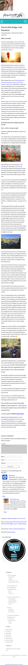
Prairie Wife (13, 499)
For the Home (11, 593)
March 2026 (9, 638)
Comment (3, 443)
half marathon (16, 521)
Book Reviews (11, 610)
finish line (6, 521)
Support (10, 604)
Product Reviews (11, 611)
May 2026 (8, 635)
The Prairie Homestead (13, 615)
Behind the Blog (11, 576)
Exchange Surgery (11, 598)
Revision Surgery (11, 602)
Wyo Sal (10, 623)
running (19, 523)
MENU (1, 22)
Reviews (9, 607)
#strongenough (19, 414)
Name (2, 456)
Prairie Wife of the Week (13, 580)
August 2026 (9, 629)
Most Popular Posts (12, 585)
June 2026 (8, 633)
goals (11, 521)
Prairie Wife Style (11, 589)
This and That (21, 518)
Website (3, 463)
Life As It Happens (11, 575)
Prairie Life (10, 579)
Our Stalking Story (11, 587)
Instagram (3, 43)
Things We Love (11, 617)
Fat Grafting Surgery (12, 600)
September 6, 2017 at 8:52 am (16, 477)
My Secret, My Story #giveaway (17, 528)
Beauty (9, 590)
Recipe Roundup (10, 532)
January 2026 (9, 642)
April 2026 (8, 636)
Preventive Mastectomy (13, 597)
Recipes (9, 621)
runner (15, 523)
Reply (3, 496)
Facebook (19, 42)
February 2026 (9, 640)
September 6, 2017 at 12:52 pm (18, 501)
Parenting (10, 578)
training (24, 523)
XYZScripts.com (20, 664)
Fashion (10, 592)
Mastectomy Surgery (12, 601)
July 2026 (8, 631)
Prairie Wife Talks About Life (13, 582)
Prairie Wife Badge (8, 523)
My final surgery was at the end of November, (12, 101)
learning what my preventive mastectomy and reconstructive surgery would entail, (13, 82)
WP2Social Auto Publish (9, 664)
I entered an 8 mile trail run (12, 111)
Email (2, 460)
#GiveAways (10, 609)
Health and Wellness (12, 518)
